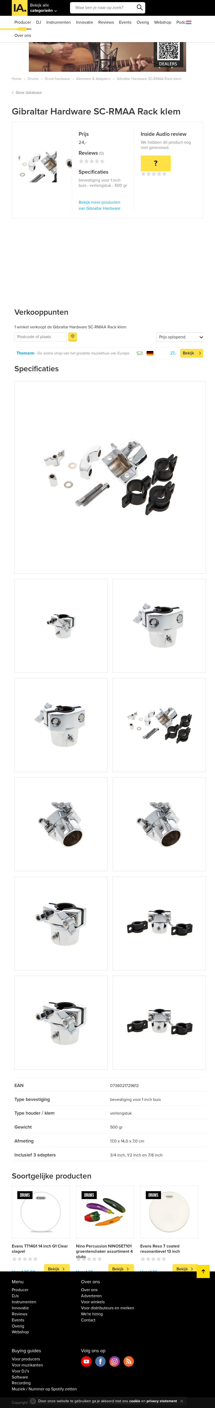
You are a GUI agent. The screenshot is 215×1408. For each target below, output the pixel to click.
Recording (21, 1383)
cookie (134, 1401)
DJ (38, 22)
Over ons (22, 35)
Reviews (106, 22)
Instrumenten (58, 22)
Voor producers (26, 1359)
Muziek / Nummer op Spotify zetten (44, 1389)
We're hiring (92, 1314)
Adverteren (91, 1296)
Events (125, 22)
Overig (143, 22)
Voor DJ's (20, 1371)
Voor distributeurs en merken (107, 1308)
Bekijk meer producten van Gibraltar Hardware (99, 205)
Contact (88, 1320)
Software (20, 1377)
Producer (22, 22)
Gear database (29, 92)
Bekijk (188, 353)
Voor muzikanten (27, 1365)
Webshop (162, 22)
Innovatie (84, 22)
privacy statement (162, 1401)
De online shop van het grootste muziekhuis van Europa (83, 353)
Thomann (25, 353)
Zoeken (140, 7)
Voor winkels (93, 1302)
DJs (15, 1296)
